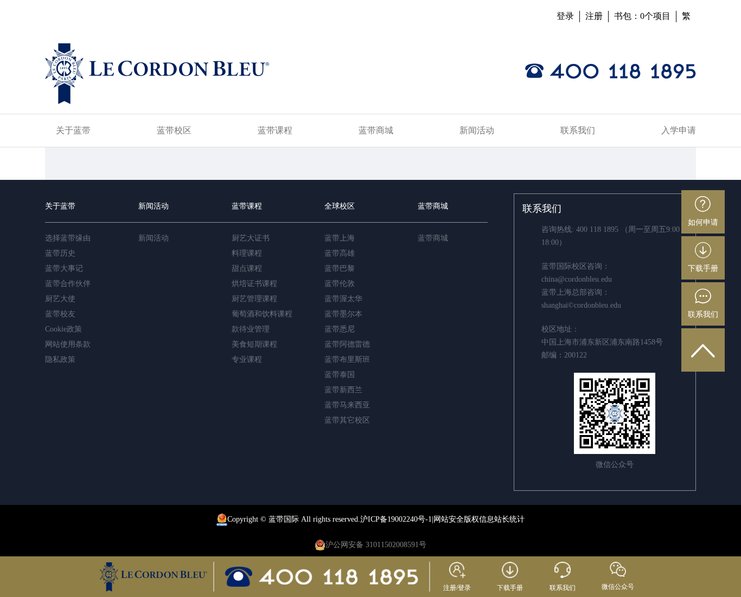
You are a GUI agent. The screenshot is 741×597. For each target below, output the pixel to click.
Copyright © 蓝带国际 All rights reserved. (293, 519)
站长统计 (509, 519)
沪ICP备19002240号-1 (396, 519)
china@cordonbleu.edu (576, 279)
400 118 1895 (597, 229)
